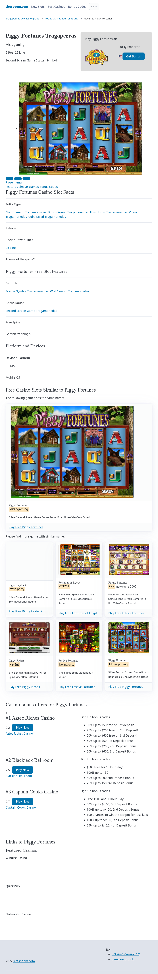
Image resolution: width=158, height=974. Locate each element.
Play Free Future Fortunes (126, 613)
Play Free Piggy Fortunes (26, 527)
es (92, 6)
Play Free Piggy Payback (25, 611)
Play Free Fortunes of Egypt (77, 613)
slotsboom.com (24, 961)
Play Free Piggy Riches (24, 687)
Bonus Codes (77, 7)
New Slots (38, 7)
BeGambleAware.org (126, 954)
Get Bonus (133, 56)
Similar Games (29, 187)
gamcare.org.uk (123, 959)
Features (12, 187)
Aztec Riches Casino (19, 734)
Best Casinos (56, 7)
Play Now (22, 727)
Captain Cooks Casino (21, 807)
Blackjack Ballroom (19, 776)
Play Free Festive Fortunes (76, 687)
